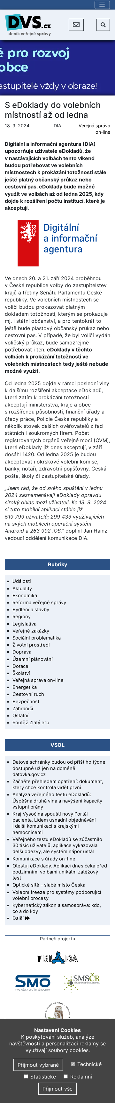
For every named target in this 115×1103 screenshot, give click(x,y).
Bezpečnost (25, 701)
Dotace (20, 666)
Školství (21, 673)
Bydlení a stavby (30, 609)
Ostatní (20, 715)
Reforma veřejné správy (39, 602)
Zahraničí (22, 708)
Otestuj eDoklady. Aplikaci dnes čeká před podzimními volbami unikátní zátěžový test (59, 872)
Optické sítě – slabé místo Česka (48, 885)
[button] (76, 25)
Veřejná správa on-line (38, 680)
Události (21, 581)
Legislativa (24, 624)
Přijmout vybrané (38, 1065)
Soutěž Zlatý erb (30, 722)
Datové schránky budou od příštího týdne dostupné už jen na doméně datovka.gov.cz (58, 768)
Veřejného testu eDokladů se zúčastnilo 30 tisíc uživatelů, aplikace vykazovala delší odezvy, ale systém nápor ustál (57, 845)
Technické (89, 1064)
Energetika (24, 687)
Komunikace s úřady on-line (43, 859)
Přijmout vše (57, 1088)
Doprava (21, 652)
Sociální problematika (36, 638)
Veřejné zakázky (30, 631)
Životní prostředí (31, 645)
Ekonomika (24, 595)
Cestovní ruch (28, 694)
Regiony (21, 616)
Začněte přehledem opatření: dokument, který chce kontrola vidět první (57, 784)
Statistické (42, 1076)
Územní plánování (32, 659)
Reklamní (80, 1076)
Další (18, 918)
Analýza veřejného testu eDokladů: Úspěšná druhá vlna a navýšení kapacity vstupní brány (57, 801)
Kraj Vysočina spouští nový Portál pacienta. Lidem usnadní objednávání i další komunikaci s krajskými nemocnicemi (54, 823)
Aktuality (22, 588)
